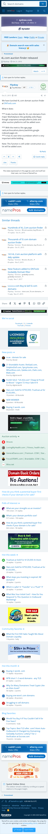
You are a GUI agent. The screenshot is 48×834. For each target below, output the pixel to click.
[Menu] (4, 11)
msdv (17, 410)
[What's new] (38, 10)
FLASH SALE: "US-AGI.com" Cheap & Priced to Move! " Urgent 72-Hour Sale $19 (25, 381)
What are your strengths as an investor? (23, 508)
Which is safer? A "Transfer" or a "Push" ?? (24, 587)
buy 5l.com (38, 245)
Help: (26, 37)
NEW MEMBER (12, 400)
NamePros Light (16, 801)
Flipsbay (6, 61)
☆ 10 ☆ (31, 87)
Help (3, 810)
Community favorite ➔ (13, 628)
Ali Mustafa (19, 395)
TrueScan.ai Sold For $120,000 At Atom (23, 560)
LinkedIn (30, 323)
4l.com (30, 260)
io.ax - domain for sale (16, 357)
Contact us (6, 805)
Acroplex (17, 739)
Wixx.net (10, 464)
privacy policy (28, 823)
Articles (28, 325)
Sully (17, 639)
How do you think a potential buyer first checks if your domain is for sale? (21, 493)
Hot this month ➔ (10, 665)
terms (35, 823)
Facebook (18, 323)
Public (32, 37)
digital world (17, 375)
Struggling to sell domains (17, 702)
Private (41, 37)
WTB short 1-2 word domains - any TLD (23, 678)
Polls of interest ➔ (11, 503)
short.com (25, 291)
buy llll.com (37, 230)
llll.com (24, 260)
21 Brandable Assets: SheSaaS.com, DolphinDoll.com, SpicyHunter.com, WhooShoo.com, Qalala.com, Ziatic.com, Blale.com (24, 368)
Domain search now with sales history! (24, 46)
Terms (34, 808)
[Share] (41, 95)
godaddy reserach (14, 277)
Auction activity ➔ (10, 436)
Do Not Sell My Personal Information (16, 808)
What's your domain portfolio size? (21, 515)
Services (18, 230)
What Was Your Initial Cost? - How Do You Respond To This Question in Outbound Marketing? (24, 597)
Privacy (41, 808)
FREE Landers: (10, 37)
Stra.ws (9, 442)
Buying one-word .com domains (20, 695)
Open (20, 37)
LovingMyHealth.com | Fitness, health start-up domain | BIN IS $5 (26, 447)
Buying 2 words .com (15, 407)
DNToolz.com (10, 103)
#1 (45, 95)
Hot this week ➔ (10, 554)
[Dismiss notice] (43, 45)
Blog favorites (9, 713)
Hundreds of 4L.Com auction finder (25, 227)
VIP (24, 87)
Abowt (14, 360)
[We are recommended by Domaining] (6, 816)
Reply (44, 151)
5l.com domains (27, 245)
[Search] (44, 10)
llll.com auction (27, 230)
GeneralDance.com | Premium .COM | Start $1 (26, 453)
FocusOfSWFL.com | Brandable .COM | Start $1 (26, 458)
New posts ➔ (8, 352)
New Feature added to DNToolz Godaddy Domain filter (23, 270)
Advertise (15, 805)
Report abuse (26, 805)
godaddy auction (28, 274)
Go (43, 4)
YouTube (20, 325)
